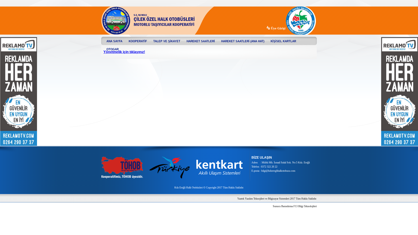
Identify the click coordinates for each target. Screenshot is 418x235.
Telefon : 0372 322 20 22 (264, 166)
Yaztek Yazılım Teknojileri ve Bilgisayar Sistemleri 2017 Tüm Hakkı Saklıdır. (277, 198)
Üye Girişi (277, 28)
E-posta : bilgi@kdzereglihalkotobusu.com (273, 170)
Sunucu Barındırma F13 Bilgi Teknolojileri (295, 206)
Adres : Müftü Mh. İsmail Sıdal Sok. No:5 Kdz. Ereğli (280, 162)
